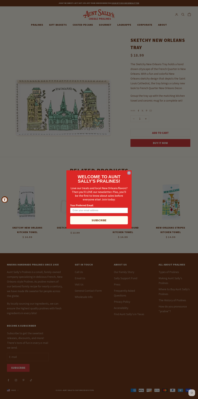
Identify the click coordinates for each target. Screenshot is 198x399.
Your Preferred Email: (82, 205)
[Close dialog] (129, 172)
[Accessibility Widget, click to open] (4, 199)
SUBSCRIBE (99, 220)
